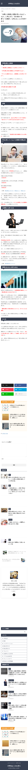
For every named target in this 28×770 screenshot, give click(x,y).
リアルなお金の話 (7, 656)
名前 (2, 458)
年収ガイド (17, 190)
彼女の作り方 (6, 646)
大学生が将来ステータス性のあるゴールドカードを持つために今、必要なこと (17, 416)
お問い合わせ (18, 762)
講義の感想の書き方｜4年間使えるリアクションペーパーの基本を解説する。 (17, 684)
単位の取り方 (6, 648)
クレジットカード (7, 658)
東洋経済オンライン (10, 263)
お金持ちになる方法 (8, 653)
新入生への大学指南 (8, 661)
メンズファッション (8, 643)
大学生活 (4, 433)
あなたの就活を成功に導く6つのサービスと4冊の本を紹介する (17, 425)
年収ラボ (23, 190)
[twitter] (14, 594)
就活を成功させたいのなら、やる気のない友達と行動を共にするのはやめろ (16, 513)
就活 (7, 433)
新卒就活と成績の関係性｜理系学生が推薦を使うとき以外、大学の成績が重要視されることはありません (17, 672)
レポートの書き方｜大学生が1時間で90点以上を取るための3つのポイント (17, 695)
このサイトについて (10, 762)
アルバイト (6, 651)
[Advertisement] (14, 52)
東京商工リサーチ (9, 190)
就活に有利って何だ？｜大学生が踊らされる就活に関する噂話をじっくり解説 (17, 707)
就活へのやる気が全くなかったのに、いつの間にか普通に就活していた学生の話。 (16, 479)
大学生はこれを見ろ (14, 3)
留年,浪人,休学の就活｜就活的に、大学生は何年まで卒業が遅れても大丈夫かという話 (17, 718)
